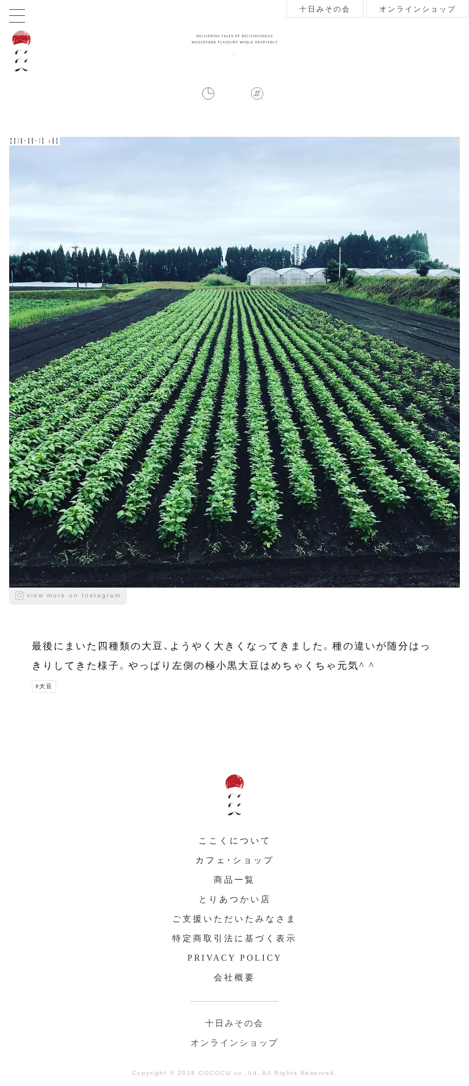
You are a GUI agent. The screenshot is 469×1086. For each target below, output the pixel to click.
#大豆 (44, 686)
